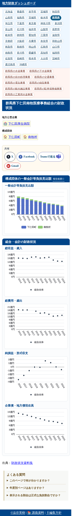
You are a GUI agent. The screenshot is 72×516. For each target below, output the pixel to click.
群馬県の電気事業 (15, 82)
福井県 (32, 29)
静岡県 (20, 35)
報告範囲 (58, 179)
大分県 (44, 58)
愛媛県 (32, 52)
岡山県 (32, 47)
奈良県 (44, 41)
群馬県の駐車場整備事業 (48, 88)
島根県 (20, 47)
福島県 (20, 17)
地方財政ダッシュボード (19, 3)
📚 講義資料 (35, 512)
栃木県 (44, 17)
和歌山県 (57, 41)
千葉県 (20, 23)
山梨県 (44, 29)
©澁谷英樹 (18, 512)
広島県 (44, 47)
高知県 (44, 52)
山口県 (56, 47)
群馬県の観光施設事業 (17, 88)
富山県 (9, 29)
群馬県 (56, 17)
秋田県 (56, 11)
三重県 (44, 35)
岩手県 (32, 11)
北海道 (9, 11)
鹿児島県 (10, 64)
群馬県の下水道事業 (40, 71)
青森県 (20, 11)
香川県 (20, 52)
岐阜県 (9, 35)
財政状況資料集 (22, 463)
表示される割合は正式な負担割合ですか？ (35, 495)
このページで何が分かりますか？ (30, 480)
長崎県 (20, 58)
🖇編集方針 (54, 512)
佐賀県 (9, 58)
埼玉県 (9, 23)
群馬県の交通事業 (44, 77)
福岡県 (56, 52)
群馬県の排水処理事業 (17, 77)
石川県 (20, 29)
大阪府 (20, 41)
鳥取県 (9, 47)
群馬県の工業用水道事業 (19, 94)
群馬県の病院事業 (39, 82)
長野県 (56, 29)
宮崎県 (56, 58)
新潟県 (58, 23)
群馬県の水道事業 (15, 71)
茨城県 (32, 17)
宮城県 (44, 11)
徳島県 (9, 52)
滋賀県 (56, 35)
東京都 (32, 23)
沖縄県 (23, 64)
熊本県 (32, 58)
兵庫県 (32, 41)
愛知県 (32, 35)
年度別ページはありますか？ (27, 487)
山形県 (9, 17)
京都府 (9, 41)
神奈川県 (45, 23)
